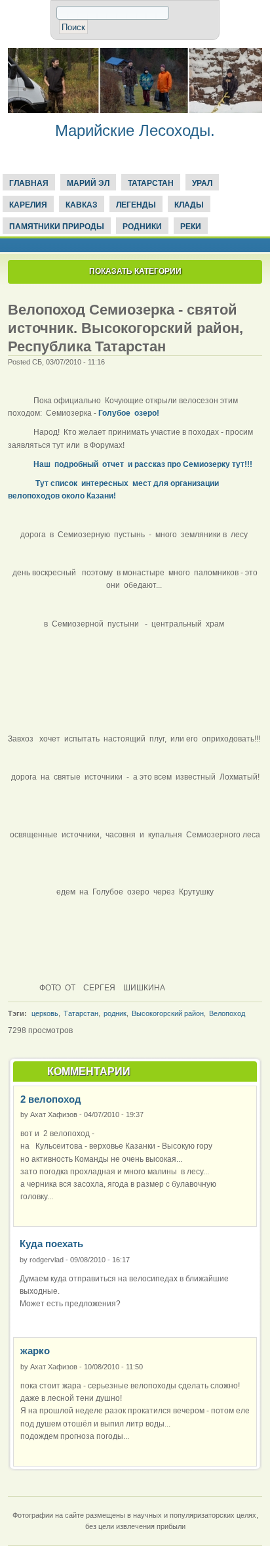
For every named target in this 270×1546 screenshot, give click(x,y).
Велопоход (227, 1013)
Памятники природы (56, 226)
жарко (35, 1350)
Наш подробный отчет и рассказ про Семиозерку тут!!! (142, 464)
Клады (189, 205)
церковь (44, 1013)
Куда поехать (51, 1243)
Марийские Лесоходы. (135, 130)
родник (115, 1013)
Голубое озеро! (128, 413)
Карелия (28, 205)
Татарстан (151, 183)
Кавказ (82, 205)
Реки (190, 226)
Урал (202, 183)
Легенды (136, 205)
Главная (28, 183)
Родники (142, 226)
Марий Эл (88, 183)
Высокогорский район (168, 1013)
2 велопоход (50, 1099)
